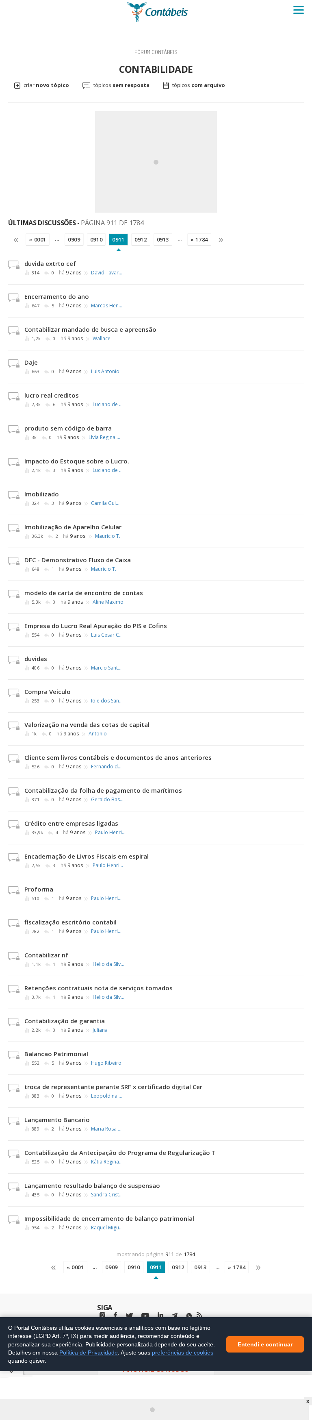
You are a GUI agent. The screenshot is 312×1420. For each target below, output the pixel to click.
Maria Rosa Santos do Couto (107, 1129)
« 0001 (37, 239)
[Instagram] (102, 1315)
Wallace (101, 338)
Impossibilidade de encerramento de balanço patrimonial (109, 1218)
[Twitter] (129, 1316)
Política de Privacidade (88, 1352)
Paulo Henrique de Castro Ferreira (111, 832)
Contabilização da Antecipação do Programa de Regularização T (120, 1152)
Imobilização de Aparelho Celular (72, 527)
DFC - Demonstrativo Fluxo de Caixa (77, 560)
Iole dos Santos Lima (107, 701)
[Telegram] (174, 1316)
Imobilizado (41, 494)
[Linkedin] (160, 1315)
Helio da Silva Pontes (109, 964)
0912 (140, 239)
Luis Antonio (105, 371)
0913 (163, 239)
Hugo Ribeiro (106, 1063)
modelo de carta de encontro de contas (83, 593)
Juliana (100, 1030)
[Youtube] (145, 1316)
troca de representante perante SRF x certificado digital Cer (113, 1087)
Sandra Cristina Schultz (107, 1195)
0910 (96, 239)
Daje (31, 362)
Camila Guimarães (107, 503)
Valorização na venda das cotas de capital (87, 724)
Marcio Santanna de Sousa (107, 668)
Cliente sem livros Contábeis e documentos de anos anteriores (118, 757)
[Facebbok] (115, 1315)
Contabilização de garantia (64, 1021)
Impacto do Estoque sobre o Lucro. (76, 461)
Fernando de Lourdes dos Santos (107, 767)
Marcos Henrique (107, 306)
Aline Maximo (108, 602)
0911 (118, 239)
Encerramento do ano (56, 296)
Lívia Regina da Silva (105, 437)
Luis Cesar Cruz (107, 635)
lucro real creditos (51, 395)
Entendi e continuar (265, 1344)
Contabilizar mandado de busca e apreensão (90, 329)
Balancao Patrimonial (56, 1054)
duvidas (35, 659)
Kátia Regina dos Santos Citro (107, 1162)
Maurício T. (107, 536)
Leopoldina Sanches (107, 1096)
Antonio (98, 734)
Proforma (38, 889)
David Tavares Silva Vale (107, 273)
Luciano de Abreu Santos (109, 404)
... (57, 239)
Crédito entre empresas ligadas (71, 823)
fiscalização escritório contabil (70, 922)
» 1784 (199, 239)
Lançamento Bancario (57, 1120)
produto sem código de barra (68, 428)
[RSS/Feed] (199, 1315)
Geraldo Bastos (107, 799)
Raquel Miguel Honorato (107, 1228)
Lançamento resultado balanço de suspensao (92, 1185)
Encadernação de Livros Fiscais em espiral (86, 856)
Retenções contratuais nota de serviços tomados (98, 988)
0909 (74, 239)
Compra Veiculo (47, 691)
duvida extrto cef (50, 263)
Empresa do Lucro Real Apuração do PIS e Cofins (95, 626)
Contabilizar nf (46, 955)
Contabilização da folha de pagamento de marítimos (103, 790)
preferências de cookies (182, 1352)
